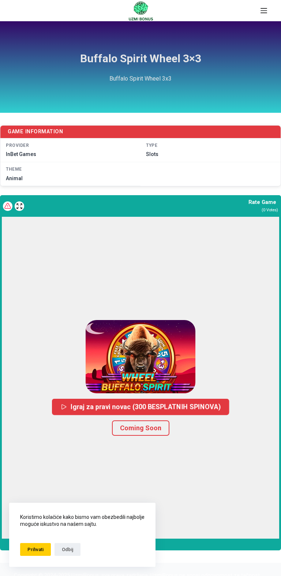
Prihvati (35, 549)
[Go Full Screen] (19, 206)
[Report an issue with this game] (7, 206)
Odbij (67, 549)
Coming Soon (140, 428)
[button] (140, 356)
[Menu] (264, 10)
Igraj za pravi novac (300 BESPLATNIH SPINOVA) (146, 406)
